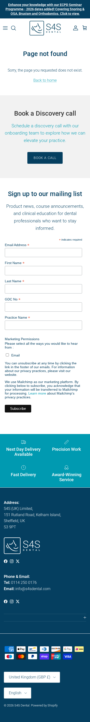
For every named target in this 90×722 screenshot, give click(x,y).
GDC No (12, 299)
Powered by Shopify (44, 705)
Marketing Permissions (22, 339)
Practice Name (17, 317)
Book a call (45, 158)
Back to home (45, 80)
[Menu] (5, 28)
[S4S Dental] (45, 28)
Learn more (37, 393)
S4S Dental (22, 705)
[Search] (16, 28)
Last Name (14, 281)
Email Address (17, 245)
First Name (14, 263)
